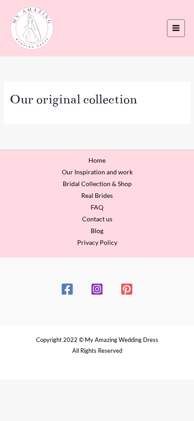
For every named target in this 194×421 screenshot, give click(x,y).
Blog (97, 230)
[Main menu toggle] (176, 28)
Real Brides (97, 195)
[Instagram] (97, 289)
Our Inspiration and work (97, 172)
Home (97, 160)
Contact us (97, 219)
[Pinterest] (126, 289)
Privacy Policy (97, 242)
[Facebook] (67, 289)
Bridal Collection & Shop (97, 183)
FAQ (97, 207)
